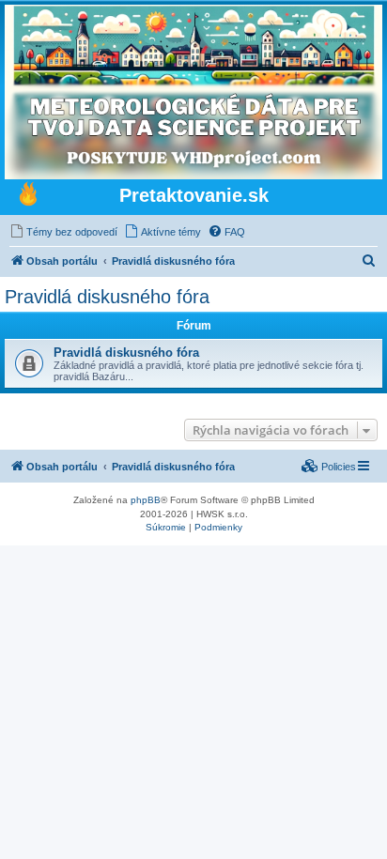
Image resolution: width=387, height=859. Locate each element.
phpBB (146, 500)
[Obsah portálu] (28, 196)
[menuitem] (63, 232)
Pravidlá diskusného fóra (107, 296)
